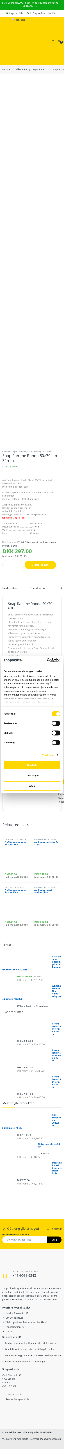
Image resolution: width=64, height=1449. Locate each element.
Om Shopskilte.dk (14, 1317)
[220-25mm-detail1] (32, 357)
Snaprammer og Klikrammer (39, 451)
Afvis (32, 786)
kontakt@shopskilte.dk (17, 1399)
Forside (6, 69)
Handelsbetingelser (15, 1326)
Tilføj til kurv (41, 564)
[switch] (56, 723)
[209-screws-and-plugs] (32, 171)
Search (53, 41)
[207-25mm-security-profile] (32, 295)
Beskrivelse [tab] (9, 588)
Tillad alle (32, 765)
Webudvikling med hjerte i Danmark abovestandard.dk (31, 1438)
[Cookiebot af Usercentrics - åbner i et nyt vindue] (46, 660)
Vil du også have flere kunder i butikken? (26, 1322)
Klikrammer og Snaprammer (30, 69)
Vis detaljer (48, 755)
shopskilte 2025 (13, 1432)
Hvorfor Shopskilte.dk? (16, 1313)
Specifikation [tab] (38, 588)
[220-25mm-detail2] (32, 419)
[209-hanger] (32, 233)
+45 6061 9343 (24, 1275)
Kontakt (9, 1331)
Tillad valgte (32, 775)
